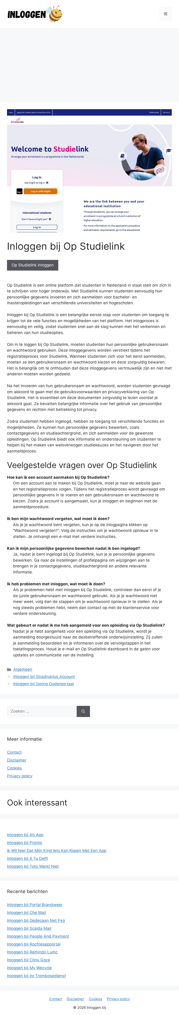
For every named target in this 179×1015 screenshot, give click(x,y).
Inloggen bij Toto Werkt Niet (33, 866)
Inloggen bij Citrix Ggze (28, 960)
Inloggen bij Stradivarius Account (44, 676)
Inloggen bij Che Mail (26, 912)
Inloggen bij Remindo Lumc (32, 952)
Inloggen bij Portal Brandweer (34, 904)
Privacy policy (19, 776)
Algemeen (22, 669)
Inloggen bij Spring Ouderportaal (43, 683)
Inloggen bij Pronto (24, 842)
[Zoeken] (83, 711)
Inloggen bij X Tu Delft (27, 858)
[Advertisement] (89, 62)
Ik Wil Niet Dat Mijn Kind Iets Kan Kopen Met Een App (56, 850)
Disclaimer (16, 760)
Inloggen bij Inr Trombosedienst (36, 975)
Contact (14, 752)
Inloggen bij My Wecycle (29, 968)
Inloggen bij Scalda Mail (29, 928)
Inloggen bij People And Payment (38, 936)
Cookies (14, 768)
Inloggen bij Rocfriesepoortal (33, 944)
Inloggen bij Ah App (25, 834)
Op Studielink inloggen (33, 265)
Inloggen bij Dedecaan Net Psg (36, 920)
